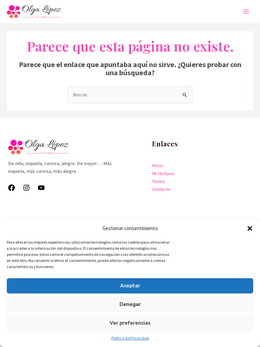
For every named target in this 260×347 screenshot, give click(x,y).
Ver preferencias (130, 323)
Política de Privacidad (130, 338)
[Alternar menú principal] (246, 11)
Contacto (161, 189)
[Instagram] (26, 187)
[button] (249, 228)
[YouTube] (41, 187)
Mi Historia (163, 173)
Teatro (158, 181)
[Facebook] (11, 187)
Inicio (157, 165)
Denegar (130, 304)
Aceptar (130, 285)
